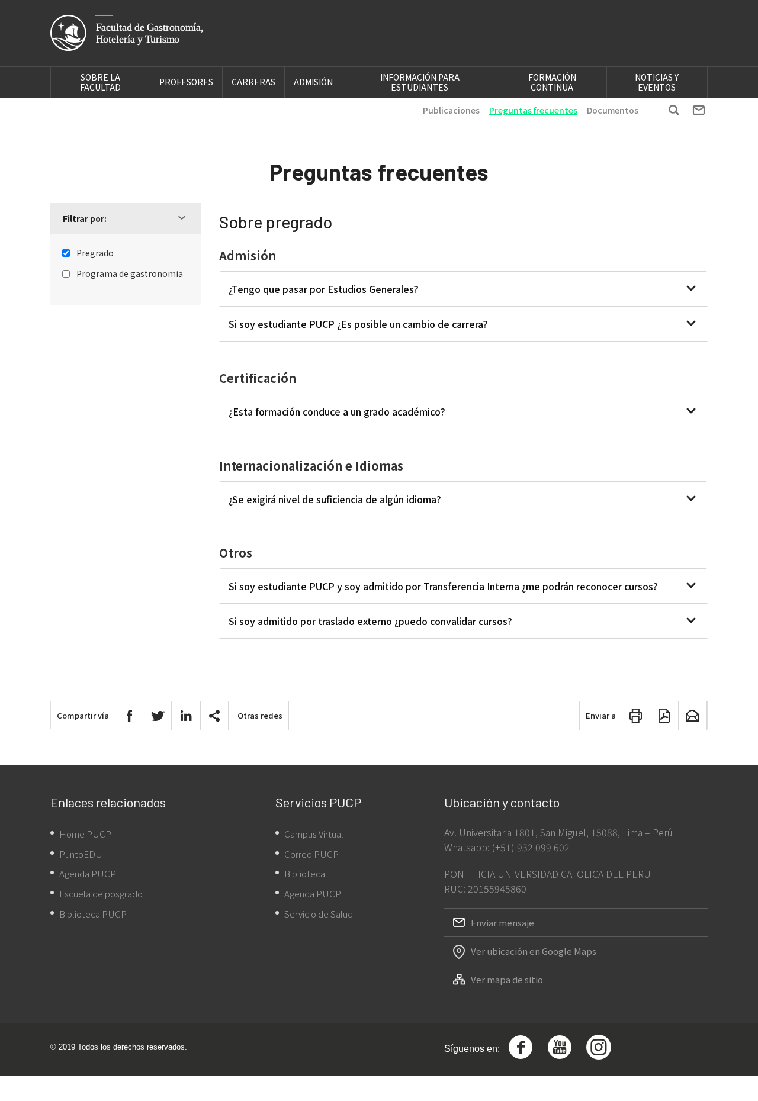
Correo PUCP (311, 854)
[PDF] (664, 715)
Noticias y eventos (657, 82)
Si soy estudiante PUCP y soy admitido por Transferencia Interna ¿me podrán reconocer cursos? (443, 586)
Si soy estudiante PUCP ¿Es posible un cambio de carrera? (358, 324)
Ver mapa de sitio (507, 979)
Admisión (313, 82)
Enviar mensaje (502, 922)
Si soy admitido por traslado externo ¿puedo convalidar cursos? (370, 621)
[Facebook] (129, 715)
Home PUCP (85, 834)
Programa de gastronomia (129, 274)
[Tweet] (157, 715)
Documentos (612, 110)
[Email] (693, 715)
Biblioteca (304, 873)
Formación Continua (552, 82)
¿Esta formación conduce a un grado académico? (337, 411)
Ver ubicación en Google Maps (533, 951)
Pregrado (95, 253)
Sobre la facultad (100, 82)
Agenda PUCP (87, 873)
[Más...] (214, 715)
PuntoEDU (80, 854)
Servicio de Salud (318, 913)
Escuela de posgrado (101, 893)
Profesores (186, 82)
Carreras (253, 82)
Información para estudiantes (420, 82)
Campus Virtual (313, 834)
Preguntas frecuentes (533, 110)
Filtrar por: (85, 218)
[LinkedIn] (186, 715)
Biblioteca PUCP (93, 913)
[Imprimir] (636, 715)
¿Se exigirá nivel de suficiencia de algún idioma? (335, 499)
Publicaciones (451, 110)
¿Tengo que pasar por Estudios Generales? (324, 289)
